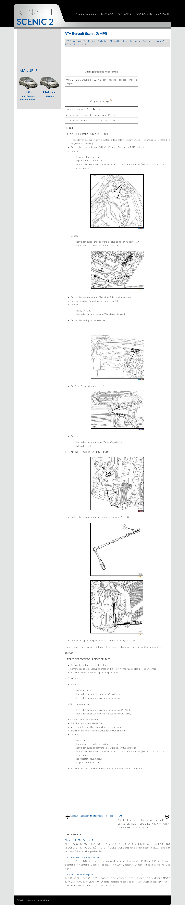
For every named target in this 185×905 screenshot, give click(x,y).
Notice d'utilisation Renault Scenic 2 (28, 96)
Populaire (124, 13)
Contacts (163, 13)
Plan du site (143, 13)
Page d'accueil (85, 13)
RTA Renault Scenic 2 (75, 41)
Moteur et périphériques (98, 41)
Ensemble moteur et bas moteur (126, 41)
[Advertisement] (117, 55)
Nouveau (106, 13)
